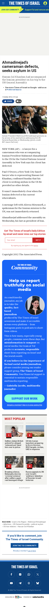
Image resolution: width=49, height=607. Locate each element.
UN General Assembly (21, 524)
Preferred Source (14, 90)
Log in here (32, 551)
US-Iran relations (9, 527)
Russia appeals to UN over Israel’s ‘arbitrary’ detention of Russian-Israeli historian (35, 476)
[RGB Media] (19, 597)
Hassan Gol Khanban (26, 527)
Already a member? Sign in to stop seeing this (24, 405)
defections (7, 524)
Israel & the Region (19, 522)
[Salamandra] (38, 597)
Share (9, 101)
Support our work (24, 398)
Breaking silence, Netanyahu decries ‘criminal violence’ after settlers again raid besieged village (14, 476)
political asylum (37, 524)
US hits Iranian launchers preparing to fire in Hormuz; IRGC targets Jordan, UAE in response (35, 445)
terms (36, 246)
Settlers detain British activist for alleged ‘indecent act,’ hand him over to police (14, 444)
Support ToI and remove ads (37, 10)
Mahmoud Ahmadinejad (37, 522)
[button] (45, 3)
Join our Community (10, 10)
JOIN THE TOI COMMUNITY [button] (24, 545)
